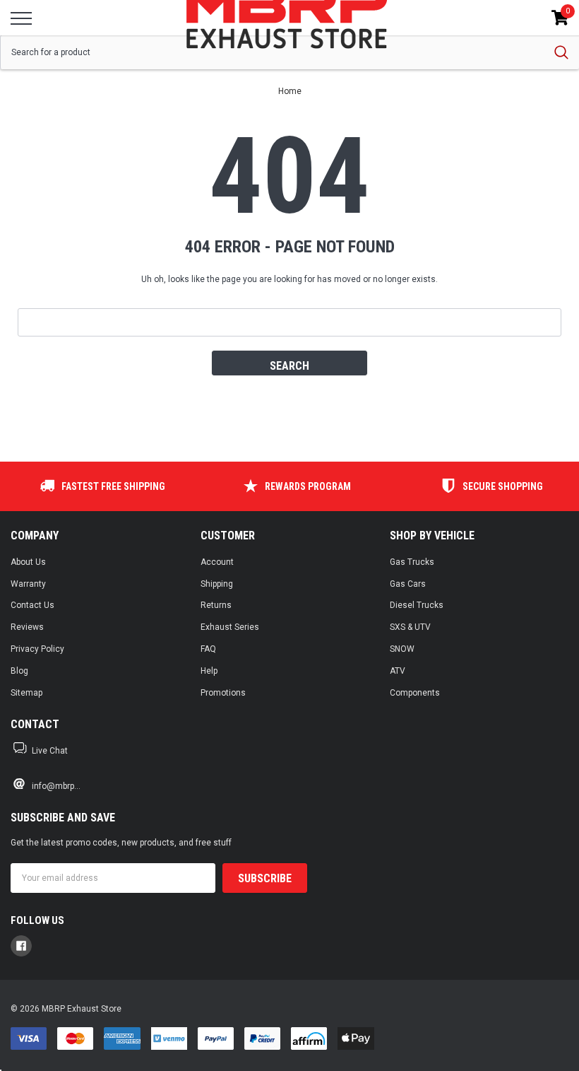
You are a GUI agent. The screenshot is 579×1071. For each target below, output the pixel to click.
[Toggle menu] (21, 18)
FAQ (208, 649)
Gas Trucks (412, 562)
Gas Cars (408, 584)
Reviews (27, 627)
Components (415, 693)
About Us (28, 562)
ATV (397, 671)
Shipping (217, 584)
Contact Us (32, 605)
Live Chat (50, 751)
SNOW (402, 649)
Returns (216, 605)
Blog (19, 671)
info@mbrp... (56, 786)
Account (217, 562)
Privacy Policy (37, 649)
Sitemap (26, 693)
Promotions (223, 693)
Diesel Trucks (416, 605)
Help (209, 671)
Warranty (28, 584)
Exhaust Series (230, 627)
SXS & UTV (410, 627)
